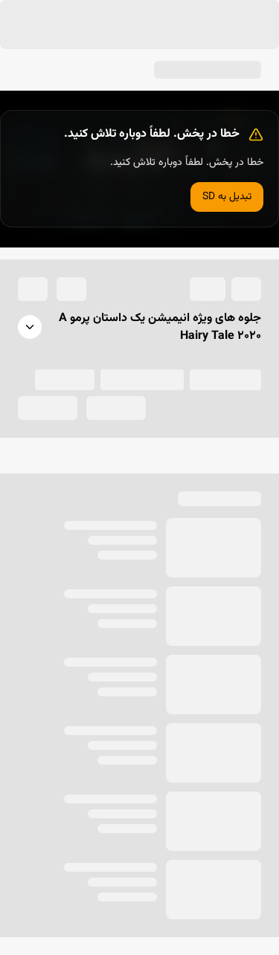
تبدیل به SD (226, 506)
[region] (139, 477)
